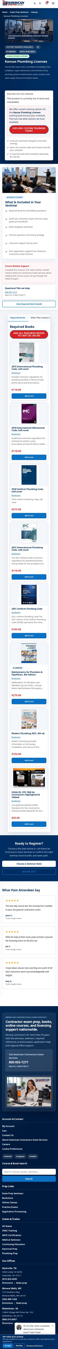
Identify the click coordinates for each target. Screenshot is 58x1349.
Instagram (20, 1156)
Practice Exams (10, 1207)
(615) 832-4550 (9, 1279)
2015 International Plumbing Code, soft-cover (27, 368)
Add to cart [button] (29, 396)
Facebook (7, 1156)
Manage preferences (34, 1346)
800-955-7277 (11, 292)
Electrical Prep (9, 1249)
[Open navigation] (53, 3)
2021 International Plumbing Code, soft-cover (27, 549)
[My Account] (39, 3)
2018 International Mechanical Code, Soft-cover (28, 429)
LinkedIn (32, 1156)
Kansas (34, 12)
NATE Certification (11, 1235)
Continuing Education (13, 1244)
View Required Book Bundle (29, 304)
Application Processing (14, 1211)
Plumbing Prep (10, 1253)
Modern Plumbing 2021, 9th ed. (28, 733)
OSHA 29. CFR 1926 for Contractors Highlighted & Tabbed (26, 795)
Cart (4, 1130)
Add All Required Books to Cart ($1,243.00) (29, 334)
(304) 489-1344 (9, 1299)
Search (29, 1178)
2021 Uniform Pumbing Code (27, 608)
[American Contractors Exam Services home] (13, 3)
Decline (19, 1345)
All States (7, 1226)
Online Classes (9, 1202)
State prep (21, 1282)
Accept (8, 1345)
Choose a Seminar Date (29, 863)
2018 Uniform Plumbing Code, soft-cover (28, 490)
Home (4, 12)
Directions (7, 1282)
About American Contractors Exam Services (24, 1139)
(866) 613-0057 (9, 1319)
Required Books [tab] (17, 317)
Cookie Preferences (12, 1149)
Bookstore (16, 373)
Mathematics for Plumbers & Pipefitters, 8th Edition (27, 673)
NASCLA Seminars (11, 1239)
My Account (8, 1126)
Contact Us (8, 1135)
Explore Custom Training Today (29, 129)
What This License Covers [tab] (43, 317)
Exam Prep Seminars (19, 12)
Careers (6, 1144)
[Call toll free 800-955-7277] (35, 3)
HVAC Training (9, 1230)
